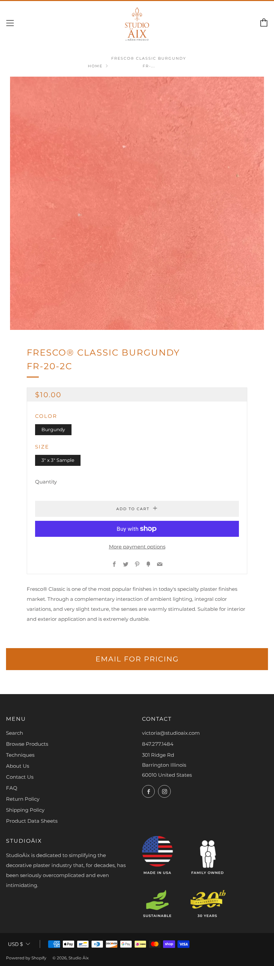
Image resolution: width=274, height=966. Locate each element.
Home (95, 66)
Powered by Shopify (26, 957)
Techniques (20, 755)
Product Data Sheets (31, 821)
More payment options (137, 546)
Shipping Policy (25, 810)
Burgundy (53, 429)
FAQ (11, 788)
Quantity (46, 482)
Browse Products (27, 744)
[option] (137, 203)
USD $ (15, 944)
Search (14, 733)
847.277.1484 (157, 744)
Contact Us (19, 777)
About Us (17, 766)
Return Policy (22, 799)
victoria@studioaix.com (171, 733)
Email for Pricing (137, 659)
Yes (166, 937)
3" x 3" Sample (57, 460)
